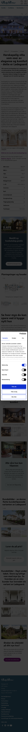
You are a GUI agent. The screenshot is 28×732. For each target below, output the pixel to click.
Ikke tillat (14, 397)
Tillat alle (14, 386)
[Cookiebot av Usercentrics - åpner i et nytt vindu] (19, 334)
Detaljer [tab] (14, 338)
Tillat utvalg (14, 391)
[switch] (24, 370)
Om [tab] (23, 338)
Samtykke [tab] (5, 338)
